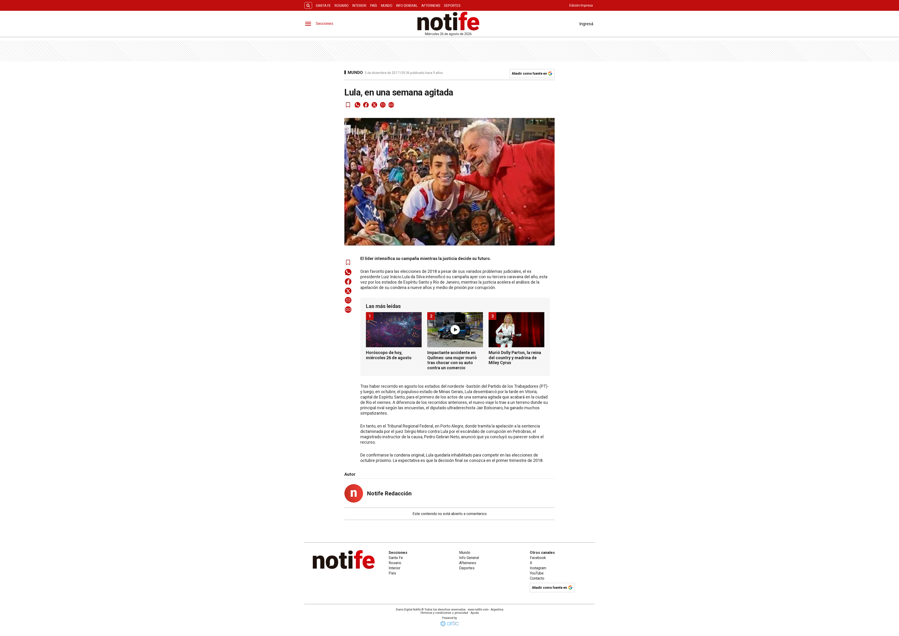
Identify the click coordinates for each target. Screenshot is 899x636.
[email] (383, 105)
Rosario (342, 5)
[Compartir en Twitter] (374, 105)
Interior (359, 5)
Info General (407, 5)
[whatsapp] (357, 105)
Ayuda (475, 612)
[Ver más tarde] (348, 105)
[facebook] (366, 105)
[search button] (308, 5)
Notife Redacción (389, 493)
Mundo (386, 5)
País (373, 5)
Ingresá (586, 23)
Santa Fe (323, 5)
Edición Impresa (581, 5)
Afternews (430, 5)
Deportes (452, 5)
